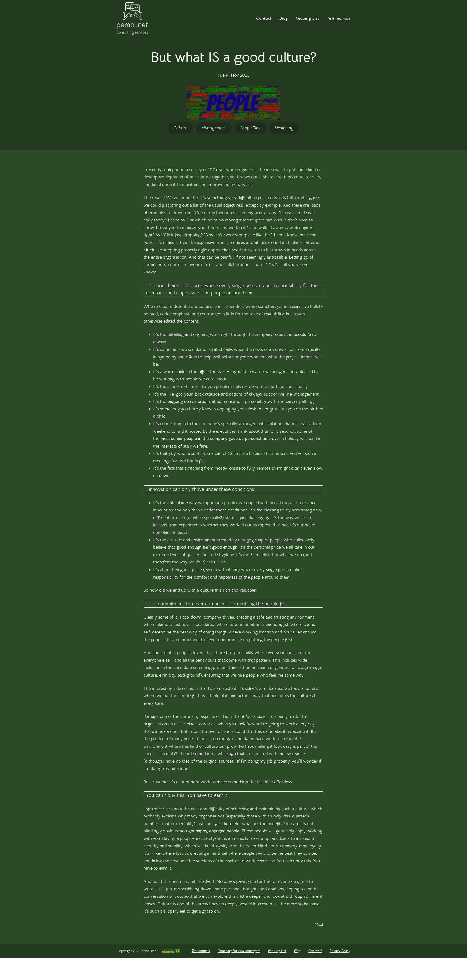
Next (319, 924)
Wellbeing (284, 128)
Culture (180, 128)
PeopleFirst (250, 128)
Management (213, 128)
